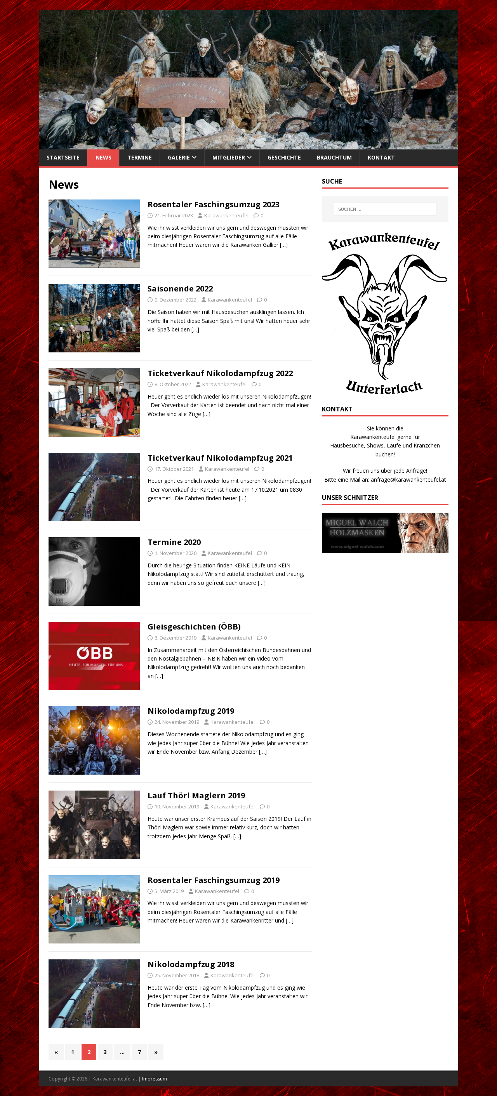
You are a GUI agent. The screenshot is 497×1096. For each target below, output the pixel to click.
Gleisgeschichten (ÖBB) (194, 626)
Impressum (154, 1078)
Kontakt (381, 157)
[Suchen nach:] (385, 209)
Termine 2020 (174, 542)
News (103, 157)
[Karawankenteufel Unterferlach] (248, 145)
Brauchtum (334, 157)
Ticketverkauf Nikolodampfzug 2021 (220, 458)
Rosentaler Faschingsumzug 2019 (214, 880)
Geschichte (284, 157)
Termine (139, 157)
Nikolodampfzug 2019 (191, 711)
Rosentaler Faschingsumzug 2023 (214, 204)
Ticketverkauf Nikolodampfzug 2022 (220, 373)
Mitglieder (228, 157)
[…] (284, 244)
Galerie (179, 157)
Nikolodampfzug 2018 (191, 964)
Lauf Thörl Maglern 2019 (196, 795)
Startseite (63, 157)
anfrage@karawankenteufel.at (408, 479)
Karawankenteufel (226, 215)
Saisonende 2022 (180, 288)
